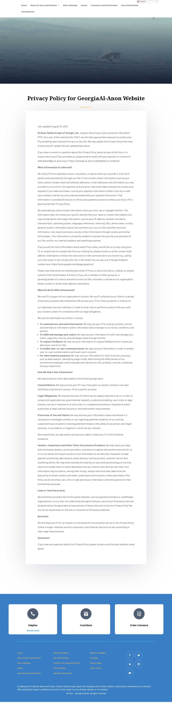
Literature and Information (104, 5)
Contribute (86, 625)
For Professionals (61, 658)
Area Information (129, 5)
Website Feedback (98, 653)
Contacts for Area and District (66, 663)
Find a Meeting (70, 5)
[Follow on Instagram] (139, 664)
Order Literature (139, 625)
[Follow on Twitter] (139, 655)
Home (24, 5)
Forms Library (59, 668)
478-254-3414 (33, 630)
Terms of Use (95, 668)
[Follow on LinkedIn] (130, 664)
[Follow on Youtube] (130, 673)
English (142, 2)
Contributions (28, 12)
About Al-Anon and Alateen (43, 5)
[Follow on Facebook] (130, 655)
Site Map (94, 658)
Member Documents (62, 673)
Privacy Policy (96, 663)
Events (84, 5)
